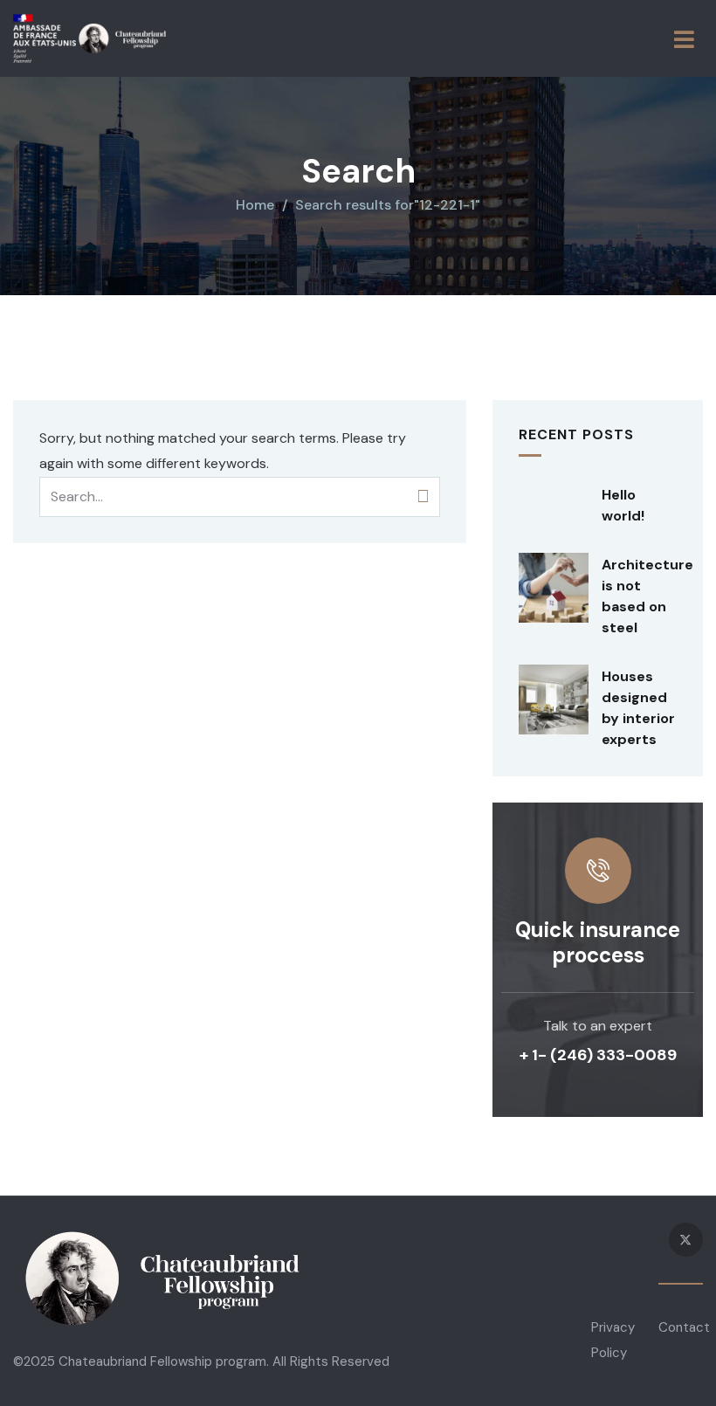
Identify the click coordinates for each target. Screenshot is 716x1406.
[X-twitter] (686, 1240)
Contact (684, 1327)
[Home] (89, 38)
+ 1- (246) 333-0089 (598, 1054)
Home (255, 205)
